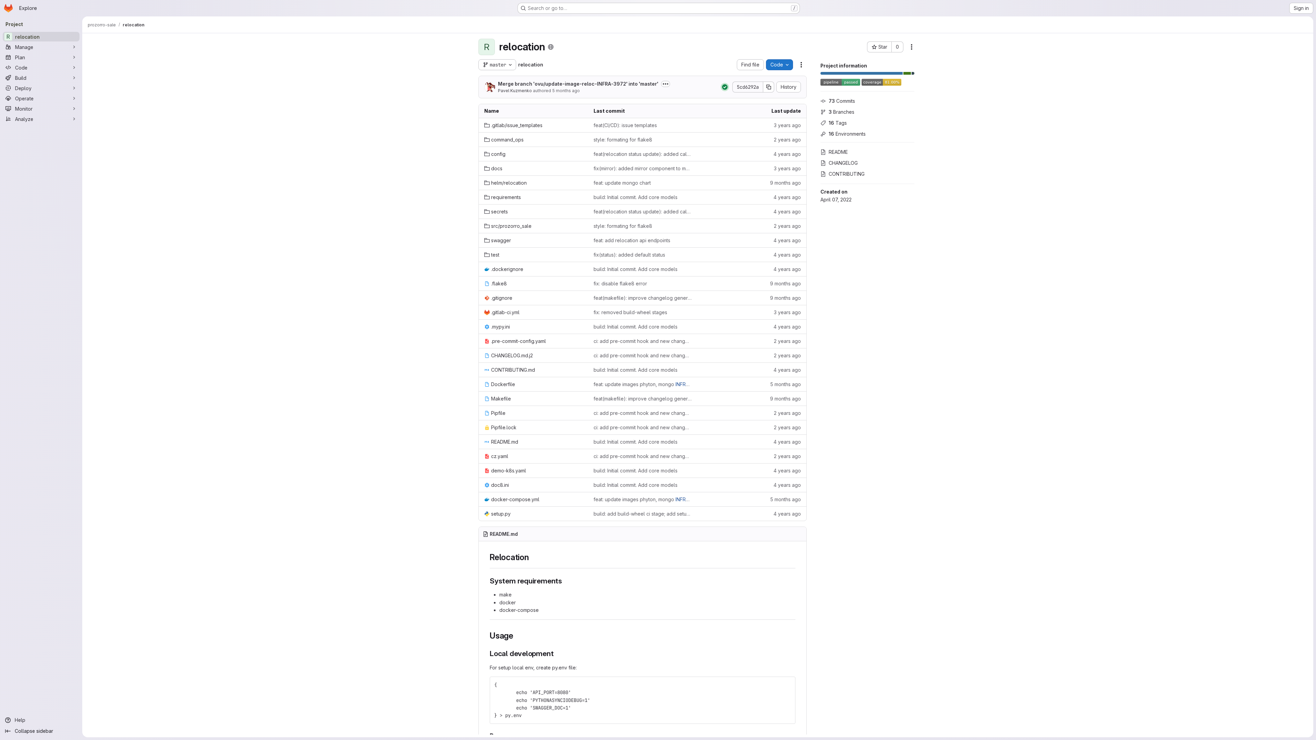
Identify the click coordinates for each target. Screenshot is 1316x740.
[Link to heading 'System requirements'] (566, 581)
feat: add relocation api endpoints (632, 240)
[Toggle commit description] (665, 84)
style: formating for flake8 (623, 140)
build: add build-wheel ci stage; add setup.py (643, 514)
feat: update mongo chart (622, 183)
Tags (838, 123)
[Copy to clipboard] (787, 684)
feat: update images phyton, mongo (643, 384)
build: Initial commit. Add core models (636, 197)
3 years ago (787, 125)
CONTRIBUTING (847, 174)
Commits (842, 101)
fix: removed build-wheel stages (630, 312)
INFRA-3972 (611, 84)
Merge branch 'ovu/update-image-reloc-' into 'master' (578, 84)
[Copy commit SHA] (768, 87)
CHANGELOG (843, 163)
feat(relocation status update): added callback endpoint (643, 154)
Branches (841, 112)
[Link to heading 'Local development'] (557, 653)
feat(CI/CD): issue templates (625, 125)
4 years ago (787, 154)
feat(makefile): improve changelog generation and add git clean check (643, 298)
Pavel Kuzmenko (515, 90)
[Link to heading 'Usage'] (517, 636)
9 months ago (785, 183)
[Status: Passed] (725, 87)
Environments (847, 134)
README (838, 152)
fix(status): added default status (629, 255)
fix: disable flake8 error (620, 283)
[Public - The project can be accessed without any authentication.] (550, 47)
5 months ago (566, 90)
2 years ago (787, 140)
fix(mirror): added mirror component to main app (643, 168)
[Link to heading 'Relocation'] (533, 557)
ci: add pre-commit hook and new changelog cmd (643, 341)
